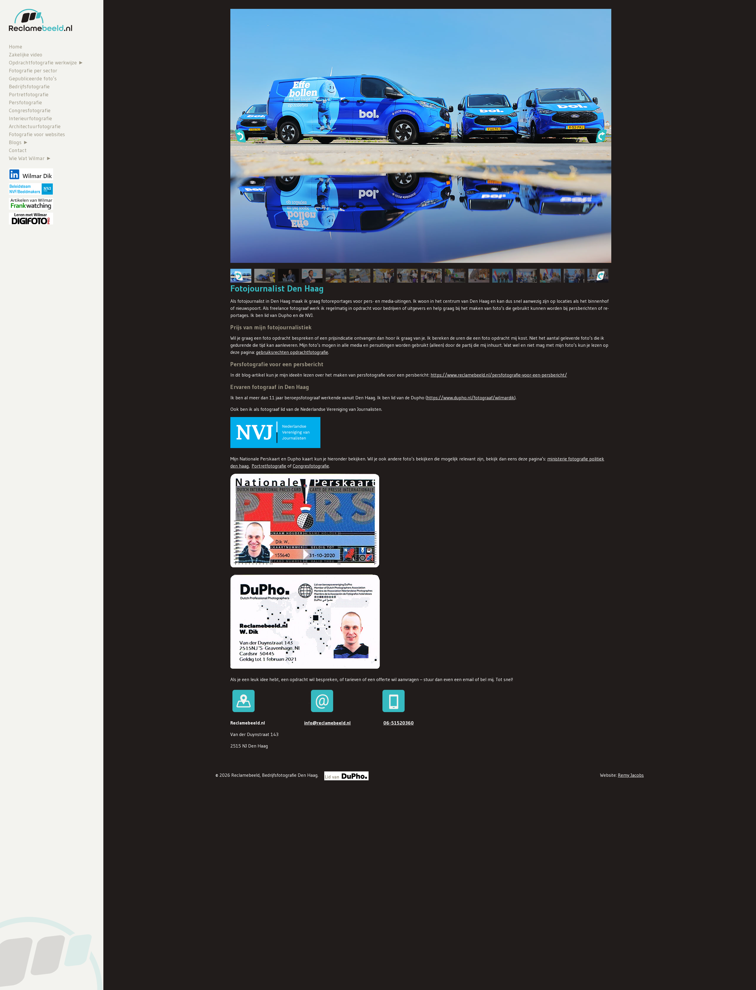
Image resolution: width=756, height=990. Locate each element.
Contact (18, 150)
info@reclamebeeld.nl (327, 723)
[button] (240, 136)
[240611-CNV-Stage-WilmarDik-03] (312, 276)
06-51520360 (398, 723)
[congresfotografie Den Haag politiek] (288, 276)
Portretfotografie (28, 94)
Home (15, 46)
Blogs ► (18, 142)
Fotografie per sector (33, 70)
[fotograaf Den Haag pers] (574, 276)
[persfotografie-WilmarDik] (431, 276)
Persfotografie (25, 102)
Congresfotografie (29, 110)
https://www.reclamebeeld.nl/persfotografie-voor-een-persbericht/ (499, 375)
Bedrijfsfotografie (29, 86)
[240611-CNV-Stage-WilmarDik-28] (407, 276)
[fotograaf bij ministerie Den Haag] (526, 276)
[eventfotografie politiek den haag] (264, 276)
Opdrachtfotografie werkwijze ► (46, 62)
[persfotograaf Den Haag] (550, 276)
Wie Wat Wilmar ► (30, 158)
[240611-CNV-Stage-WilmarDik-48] (359, 276)
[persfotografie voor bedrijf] (455, 276)
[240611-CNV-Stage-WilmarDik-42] (383, 276)
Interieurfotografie (30, 118)
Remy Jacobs (631, 775)
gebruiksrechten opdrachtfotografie (292, 352)
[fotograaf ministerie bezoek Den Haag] (502, 276)
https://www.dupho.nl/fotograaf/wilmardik (470, 397)
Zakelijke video (25, 54)
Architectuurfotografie (35, 126)
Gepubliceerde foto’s (33, 78)
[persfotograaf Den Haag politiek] (478, 276)
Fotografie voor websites (37, 134)
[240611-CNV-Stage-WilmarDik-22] (336, 276)
